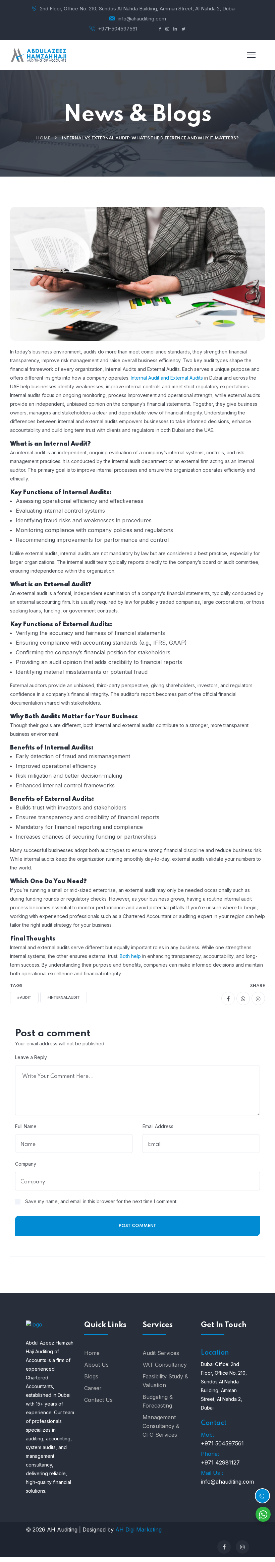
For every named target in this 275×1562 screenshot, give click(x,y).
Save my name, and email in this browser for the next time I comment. (101, 1201)
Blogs (91, 1376)
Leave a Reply (31, 1057)
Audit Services (161, 1353)
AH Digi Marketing (138, 1529)
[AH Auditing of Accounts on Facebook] (224, 1547)
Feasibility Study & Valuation (165, 1380)
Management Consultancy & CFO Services (161, 1426)
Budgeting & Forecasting (158, 1401)
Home (43, 138)
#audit (24, 998)
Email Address (158, 1126)
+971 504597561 (222, 1443)
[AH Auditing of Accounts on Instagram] (242, 1547)
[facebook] (228, 998)
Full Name (26, 1126)
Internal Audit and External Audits (167, 378)
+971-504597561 (117, 28)
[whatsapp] (243, 998)
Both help (130, 956)
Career (93, 1388)
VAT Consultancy (165, 1364)
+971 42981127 (220, 1462)
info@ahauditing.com (142, 18)
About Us (96, 1364)
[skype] (258, 998)
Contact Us (98, 1399)
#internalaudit (63, 998)
